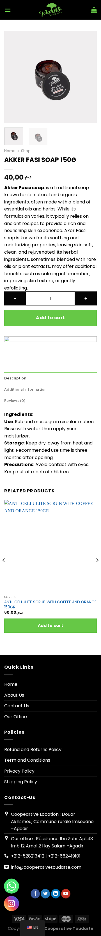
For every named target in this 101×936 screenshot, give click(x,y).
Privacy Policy (19, 771)
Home (9, 151)
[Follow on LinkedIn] (55, 893)
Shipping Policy (20, 782)
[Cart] (94, 10)
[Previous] (13, 77)
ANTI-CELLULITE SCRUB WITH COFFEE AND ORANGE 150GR (50, 605)
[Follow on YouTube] (65, 893)
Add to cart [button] (50, 625)
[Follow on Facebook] (35, 893)
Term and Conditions (27, 760)
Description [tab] (15, 378)
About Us (14, 695)
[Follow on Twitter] (45, 893)
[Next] (88, 77)
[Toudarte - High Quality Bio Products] (51, 10)
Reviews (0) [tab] (14, 400)
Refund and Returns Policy (32, 749)
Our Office (15, 716)
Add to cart (50, 317)
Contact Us (16, 706)
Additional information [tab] (25, 389)
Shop (26, 151)
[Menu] (7, 10)
